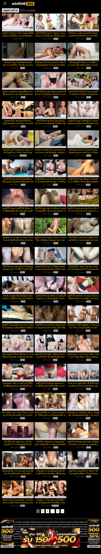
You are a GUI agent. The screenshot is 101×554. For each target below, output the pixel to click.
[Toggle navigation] (6, 3)
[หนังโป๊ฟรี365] (23, 3)
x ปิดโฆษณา (7, 546)
